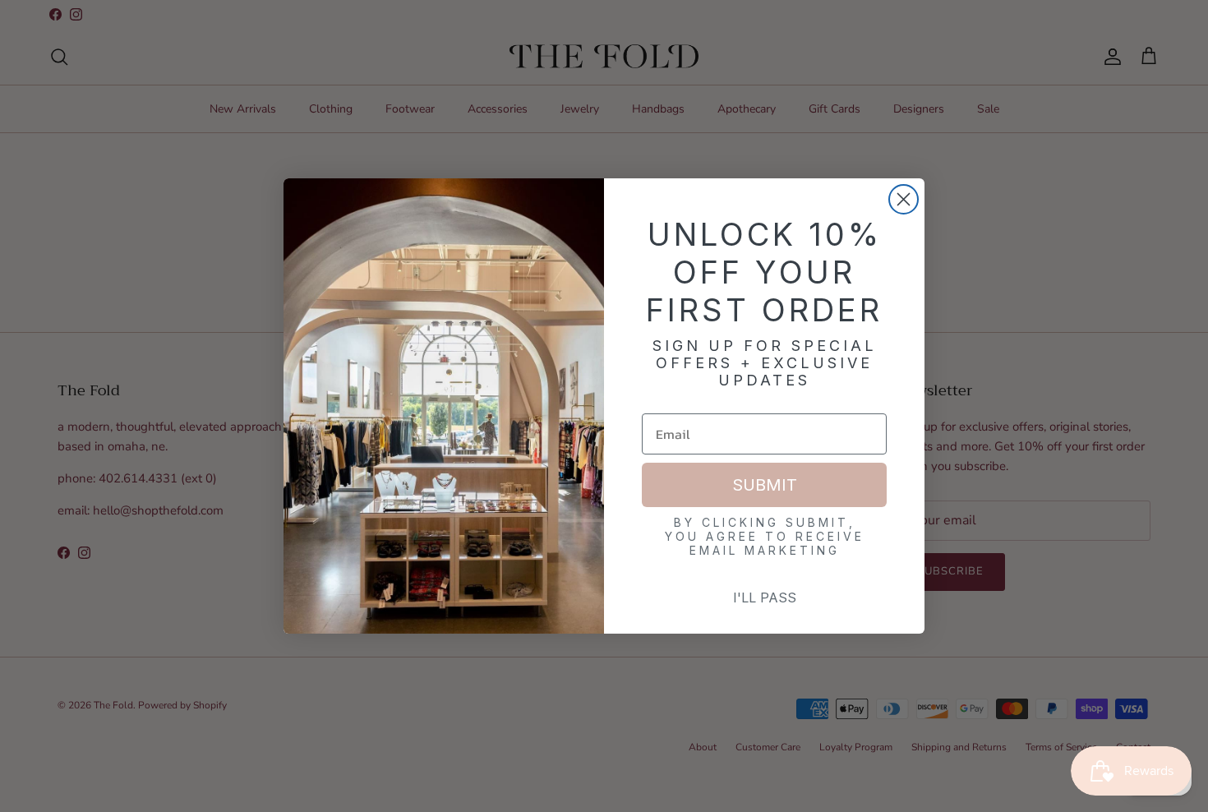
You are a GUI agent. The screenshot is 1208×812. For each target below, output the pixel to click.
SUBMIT (764, 485)
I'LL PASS (764, 597)
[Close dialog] (903, 199)
